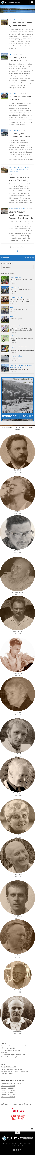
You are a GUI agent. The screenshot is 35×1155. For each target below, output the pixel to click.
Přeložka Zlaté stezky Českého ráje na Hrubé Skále (21, 339)
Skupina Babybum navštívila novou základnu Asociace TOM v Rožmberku (21, 214)
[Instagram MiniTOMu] (32, 258)
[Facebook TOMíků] (26, 258)
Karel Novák (17, 512)
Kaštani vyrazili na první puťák (19, 369)
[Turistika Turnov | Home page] (13, 2)
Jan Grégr (17, 955)
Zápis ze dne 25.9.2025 (8, 1095)
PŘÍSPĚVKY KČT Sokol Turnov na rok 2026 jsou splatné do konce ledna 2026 (21, 329)
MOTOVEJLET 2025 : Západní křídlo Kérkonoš (20, 290)
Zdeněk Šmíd (17, 754)
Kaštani (12, 346)
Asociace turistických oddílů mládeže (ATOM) (14, 1071)
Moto (19, 287)
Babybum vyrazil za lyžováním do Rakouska (19, 135)
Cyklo (18, 94)
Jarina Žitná (17, 835)
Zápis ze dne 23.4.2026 (8, 1086)
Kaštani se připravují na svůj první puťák (22, 350)
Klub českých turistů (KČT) (8, 1067)
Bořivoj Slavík (17, 916)
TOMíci (12, 307)
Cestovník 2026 (14, 358)
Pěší (10, 170)
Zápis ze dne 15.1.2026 (8, 1090)
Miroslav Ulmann (17, 592)
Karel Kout (17, 990)
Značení (12, 336)
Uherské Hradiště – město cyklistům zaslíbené (20, 24)
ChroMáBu (13, 287)
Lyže (17, 131)
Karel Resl (17, 470)
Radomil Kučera (17, 1032)
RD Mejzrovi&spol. (15, 277)
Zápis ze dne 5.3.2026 (7, 1088)
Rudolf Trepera (17, 793)
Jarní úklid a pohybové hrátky (18, 309)
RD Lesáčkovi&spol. (19, 170)
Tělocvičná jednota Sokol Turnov (11, 1069)
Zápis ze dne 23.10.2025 (8, 1092)
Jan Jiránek (17, 551)
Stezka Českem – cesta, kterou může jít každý (19, 179)
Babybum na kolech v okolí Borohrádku (20, 98)
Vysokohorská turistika (22, 346)
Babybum (12, 20)
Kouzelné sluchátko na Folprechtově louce (21, 280)
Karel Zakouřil (17, 631)
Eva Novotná (17, 712)
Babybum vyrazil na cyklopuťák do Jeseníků (19, 59)
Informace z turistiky (23, 167)
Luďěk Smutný (17, 673)
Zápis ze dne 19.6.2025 (8, 1097)
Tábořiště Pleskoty (7, 1074)
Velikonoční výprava (16, 319)
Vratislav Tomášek (17, 874)
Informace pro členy (16, 297)
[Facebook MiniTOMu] (29, 258)
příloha (19, 1084)
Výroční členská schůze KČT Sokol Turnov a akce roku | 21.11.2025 (20, 300)
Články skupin (20, 209)
